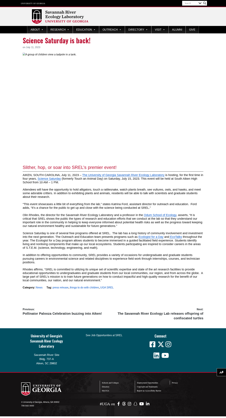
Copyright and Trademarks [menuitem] (147, 386)
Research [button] (58, 29)
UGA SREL (107, 287)
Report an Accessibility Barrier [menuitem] (149, 390)
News (39, 287)
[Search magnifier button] (204, 3)
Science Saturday (49, 178)
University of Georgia (33, 3)
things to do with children (84, 287)
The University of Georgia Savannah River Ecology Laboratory (123, 175)
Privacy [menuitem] (175, 382)
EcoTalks (175, 237)
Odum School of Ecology (160, 215)
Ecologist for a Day (150, 237)
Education (84, 29)
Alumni (177, 29)
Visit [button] (158, 29)
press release (60, 287)
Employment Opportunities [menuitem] (147, 382)
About (35, 29)
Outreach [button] (110, 29)
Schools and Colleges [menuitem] (110, 382)
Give (192, 29)
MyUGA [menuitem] (105, 390)
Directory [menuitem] (105, 386)
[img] (119, 404)
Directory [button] (136, 29)
